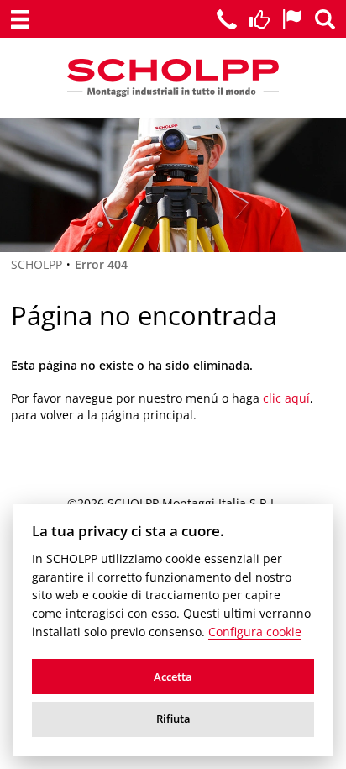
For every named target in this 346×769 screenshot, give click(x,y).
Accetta (173, 676)
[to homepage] (173, 78)
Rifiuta (173, 718)
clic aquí (286, 398)
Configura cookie (254, 632)
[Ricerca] (325, 19)
